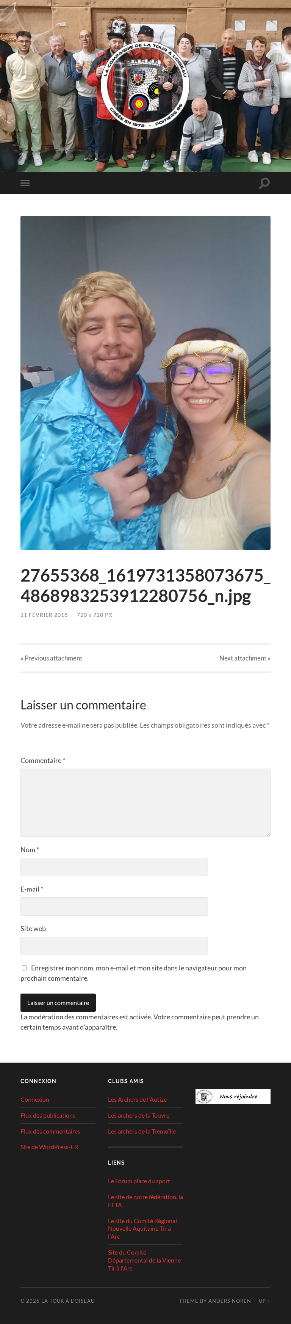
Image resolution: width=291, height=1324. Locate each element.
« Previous (51, 658)
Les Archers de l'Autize (137, 1099)
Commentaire (42, 760)
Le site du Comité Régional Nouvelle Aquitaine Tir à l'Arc (142, 1228)
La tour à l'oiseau (68, 1301)
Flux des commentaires (50, 1131)
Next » (245, 658)
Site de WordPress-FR (49, 1146)
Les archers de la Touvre (138, 1115)
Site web (33, 928)
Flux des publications (47, 1115)
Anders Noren (229, 1301)
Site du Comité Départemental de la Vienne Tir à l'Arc (144, 1260)
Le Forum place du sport (139, 1180)
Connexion (34, 1099)
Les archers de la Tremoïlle (142, 1131)
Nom (29, 849)
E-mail (31, 889)
